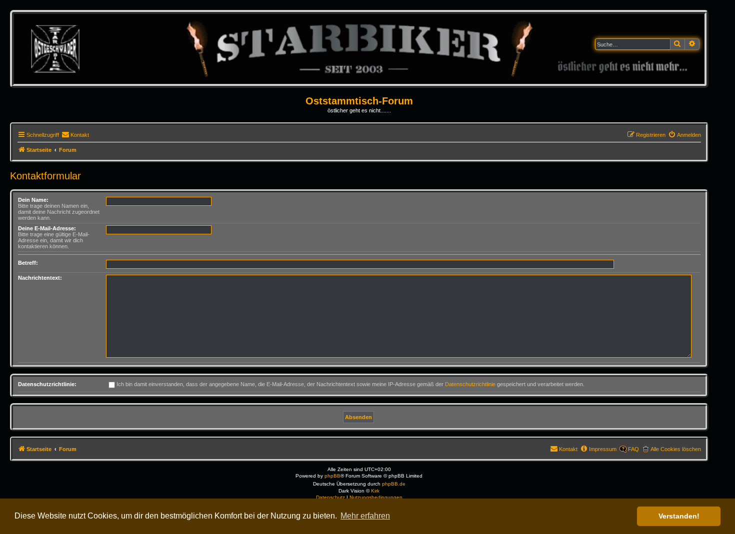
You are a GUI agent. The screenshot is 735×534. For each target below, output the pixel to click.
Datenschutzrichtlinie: (47, 384)
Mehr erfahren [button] (365, 516)
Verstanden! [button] (679, 516)
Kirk (375, 491)
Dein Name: (33, 200)
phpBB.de (394, 484)
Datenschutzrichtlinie (470, 384)
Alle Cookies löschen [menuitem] (675, 449)
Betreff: (28, 263)
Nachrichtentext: (40, 278)
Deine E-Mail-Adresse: (47, 228)
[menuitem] (75, 135)
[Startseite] (359, 48)
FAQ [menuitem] (633, 449)
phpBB (332, 476)
